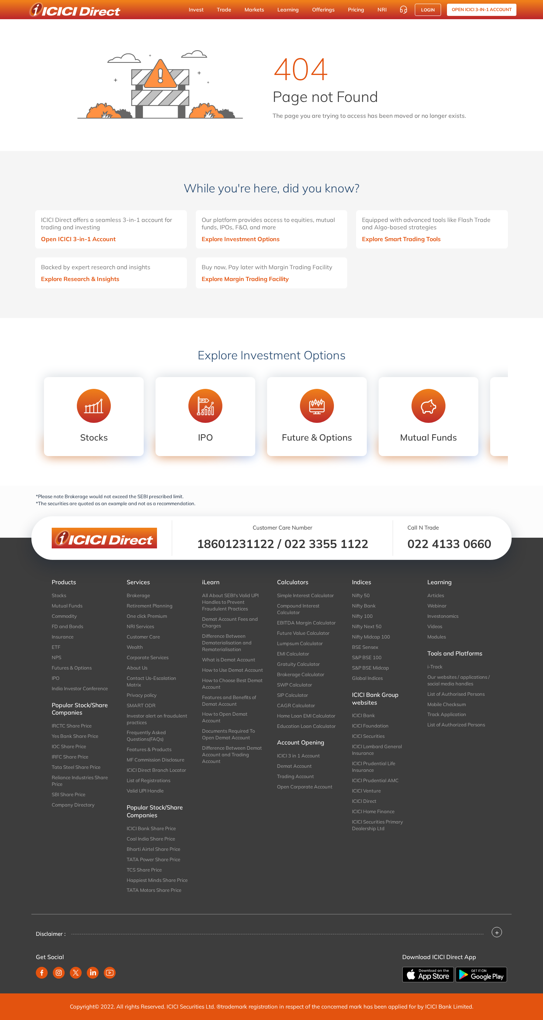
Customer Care (143, 637)
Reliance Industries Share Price (80, 780)
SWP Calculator (294, 685)
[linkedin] (93, 973)
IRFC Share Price (70, 757)
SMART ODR (141, 705)
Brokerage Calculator (300, 674)
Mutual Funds (67, 606)
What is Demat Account (228, 660)
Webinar (437, 606)
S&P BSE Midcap (370, 668)
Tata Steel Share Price (76, 767)
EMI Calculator (293, 654)
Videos (434, 626)
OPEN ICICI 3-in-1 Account (482, 9)
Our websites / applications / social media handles (458, 680)
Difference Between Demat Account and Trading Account (232, 754)
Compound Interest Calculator (298, 609)
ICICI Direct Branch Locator (156, 770)
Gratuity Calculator (298, 664)
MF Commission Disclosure (155, 760)
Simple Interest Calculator (305, 595)
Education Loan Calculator (306, 726)
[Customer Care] (403, 9)
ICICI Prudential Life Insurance (373, 766)
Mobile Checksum (446, 704)
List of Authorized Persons (456, 725)
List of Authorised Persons (456, 694)
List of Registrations (148, 780)
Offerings (323, 9)
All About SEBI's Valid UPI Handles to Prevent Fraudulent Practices (230, 602)
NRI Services (140, 626)
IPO (55, 678)
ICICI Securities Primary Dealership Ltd (377, 825)
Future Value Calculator (303, 633)
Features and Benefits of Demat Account (229, 700)
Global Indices (367, 678)
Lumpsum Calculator (300, 643)
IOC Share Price (69, 746)
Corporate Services (147, 657)
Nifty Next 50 (367, 626)
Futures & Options (72, 668)
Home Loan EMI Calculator (306, 716)
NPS (56, 657)
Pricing (356, 9)
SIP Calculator (292, 695)
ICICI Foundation (370, 726)
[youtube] (110, 973)
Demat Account (294, 766)
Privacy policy (142, 695)
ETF (56, 647)
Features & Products (149, 749)
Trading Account (295, 776)
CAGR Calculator (296, 705)
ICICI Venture (366, 791)
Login (428, 10)
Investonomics (442, 616)
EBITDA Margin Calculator (306, 623)
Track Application (446, 714)
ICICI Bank (363, 715)
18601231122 (235, 543)
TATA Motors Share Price (154, 890)
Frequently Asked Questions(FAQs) (146, 735)
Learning (288, 9)
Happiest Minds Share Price (157, 880)
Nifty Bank (364, 606)
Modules (436, 637)
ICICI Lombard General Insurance (377, 749)
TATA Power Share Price (153, 859)
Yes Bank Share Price (75, 736)
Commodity (64, 616)
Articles (435, 595)
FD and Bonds (67, 626)
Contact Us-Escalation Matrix (151, 681)
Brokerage (138, 595)
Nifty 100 (362, 616)
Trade (224, 9)
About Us (137, 668)
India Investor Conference (80, 688)
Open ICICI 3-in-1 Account (78, 239)
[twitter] (76, 973)
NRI (382, 9)
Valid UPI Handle (145, 791)
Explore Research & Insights (80, 279)
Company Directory (73, 805)
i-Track (435, 667)
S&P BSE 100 (367, 657)
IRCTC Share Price (72, 726)
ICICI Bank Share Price (151, 828)
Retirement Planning (150, 606)
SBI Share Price (68, 794)
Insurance (63, 637)
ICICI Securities (368, 736)
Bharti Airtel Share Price (153, 849)
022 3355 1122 (326, 543)
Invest (196, 9)
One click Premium (147, 616)
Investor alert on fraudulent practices (157, 719)
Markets (254, 9)
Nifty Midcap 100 (371, 637)
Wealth (135, 647)
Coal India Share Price (151, 839)
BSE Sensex (365, 647)
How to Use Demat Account (232, 670)
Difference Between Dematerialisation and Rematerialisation (227, 642)
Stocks (59, 595)
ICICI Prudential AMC (375, 780)
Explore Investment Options (241, 239)
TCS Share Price (144, 870)
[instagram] (59, 973)
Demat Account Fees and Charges (230, 622)
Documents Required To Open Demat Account (228, 734)
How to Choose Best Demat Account (232, 683)
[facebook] (42, 973)
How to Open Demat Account (224, 717)
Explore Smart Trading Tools (401, 239)
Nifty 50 (361, 595)
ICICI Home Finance (373, 811)
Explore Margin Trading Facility (245, 279)
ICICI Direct (364, 801)
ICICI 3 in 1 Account (298, 756)
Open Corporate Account (304, 787)
